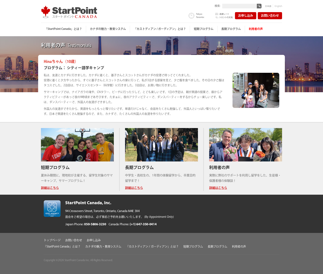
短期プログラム (203, 29)
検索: (217, 5)
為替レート (224, 14)
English (277, 6)
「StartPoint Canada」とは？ (63, 29)
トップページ (52, 240)
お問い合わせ (270, 16)
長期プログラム (231, 29)
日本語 (269, 6)
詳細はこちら (50, 188)
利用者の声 (256, 29)
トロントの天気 (224, 17)
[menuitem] (63, 29)
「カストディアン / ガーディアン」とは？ (160, 29)
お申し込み (245, 16)
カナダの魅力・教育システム (108, 29)
